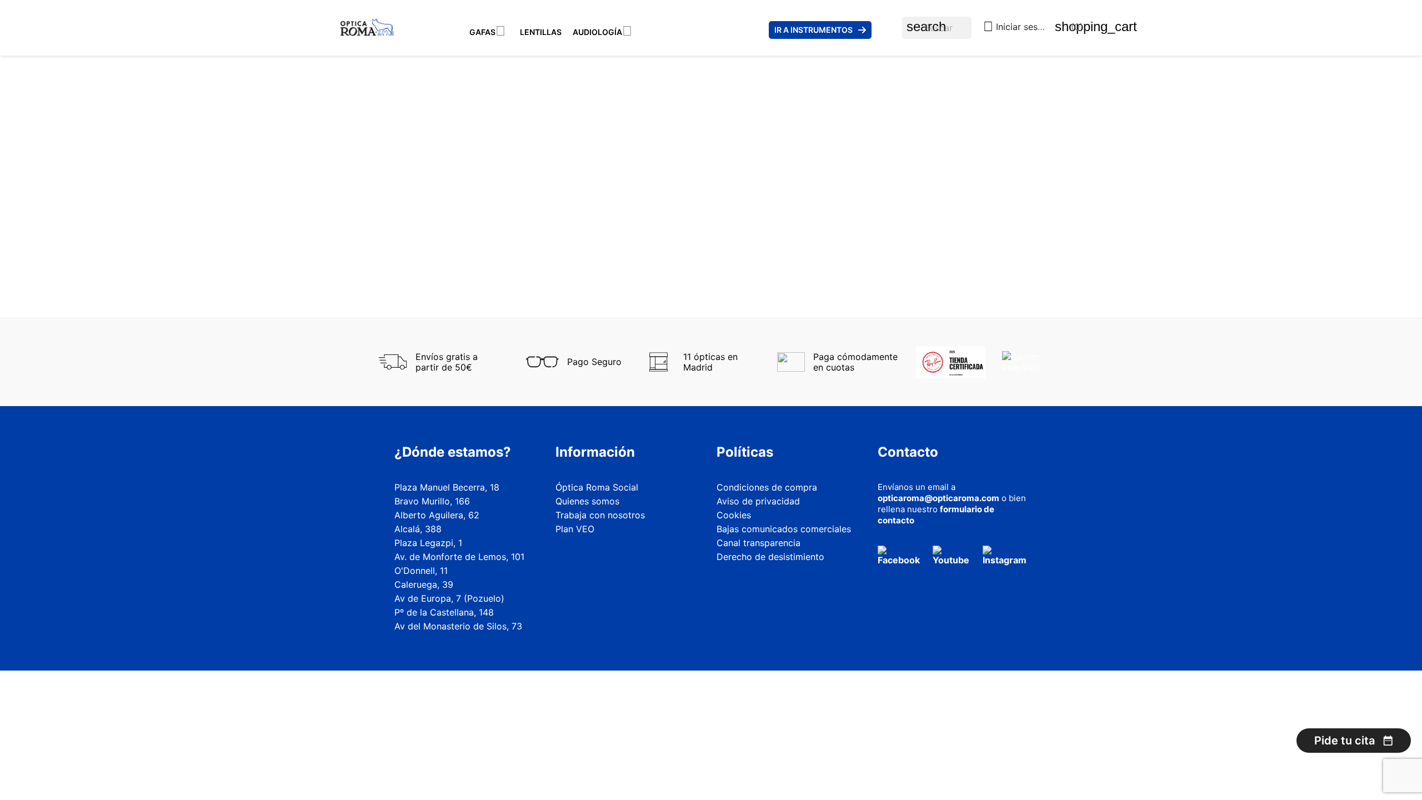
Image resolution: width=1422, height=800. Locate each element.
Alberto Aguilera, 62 (436, 515)
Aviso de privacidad (758, 501)
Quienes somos (587, 501)
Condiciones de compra (767, 487)
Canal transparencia (758, 542)
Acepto (1302, 758)
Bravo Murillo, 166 (432, 501)
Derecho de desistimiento (770, 556)
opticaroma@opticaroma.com (938, 498)
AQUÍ (1227, 692)
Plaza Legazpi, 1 (428, 542)
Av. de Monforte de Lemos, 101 (459, 556)
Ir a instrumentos (813, 29)
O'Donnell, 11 (421, 570)
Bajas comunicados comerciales (784, 528)
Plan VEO (574, 528)
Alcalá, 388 (418, 528)
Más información (1080, 730)
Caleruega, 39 (423, 584)
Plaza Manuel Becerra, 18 (446, 487)
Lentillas (541, 32)
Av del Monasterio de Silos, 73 (458, 626)
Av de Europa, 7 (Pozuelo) (449, 598)
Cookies (734, 515)
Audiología (597, 32)
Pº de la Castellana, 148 (444, 612)
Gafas (482, 32)
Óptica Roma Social (596, 487)
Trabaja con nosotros (600, 515)
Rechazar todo (1130, 758)
